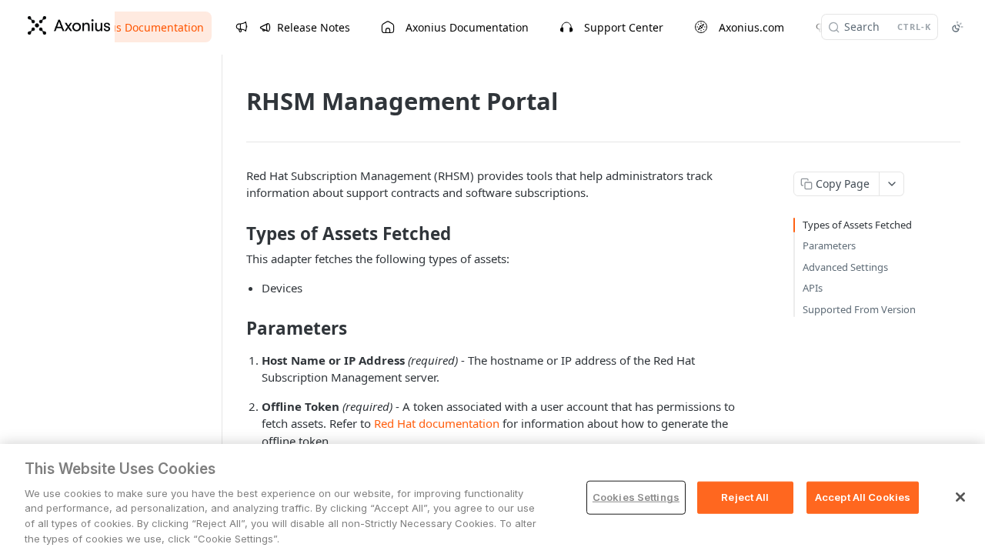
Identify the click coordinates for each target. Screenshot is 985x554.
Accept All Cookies (862, 497)
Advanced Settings (845, 267)
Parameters (829, 245)
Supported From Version (859, 309)
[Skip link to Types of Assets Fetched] (235, 234)
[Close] (960, 497)
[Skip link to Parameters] (235, 328)
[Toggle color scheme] (957, 27)
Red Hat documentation (436, 423)
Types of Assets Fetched (857, 225)
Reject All (745, 497)
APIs (813, 288)
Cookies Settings (636, 497)
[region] (492, 499)
